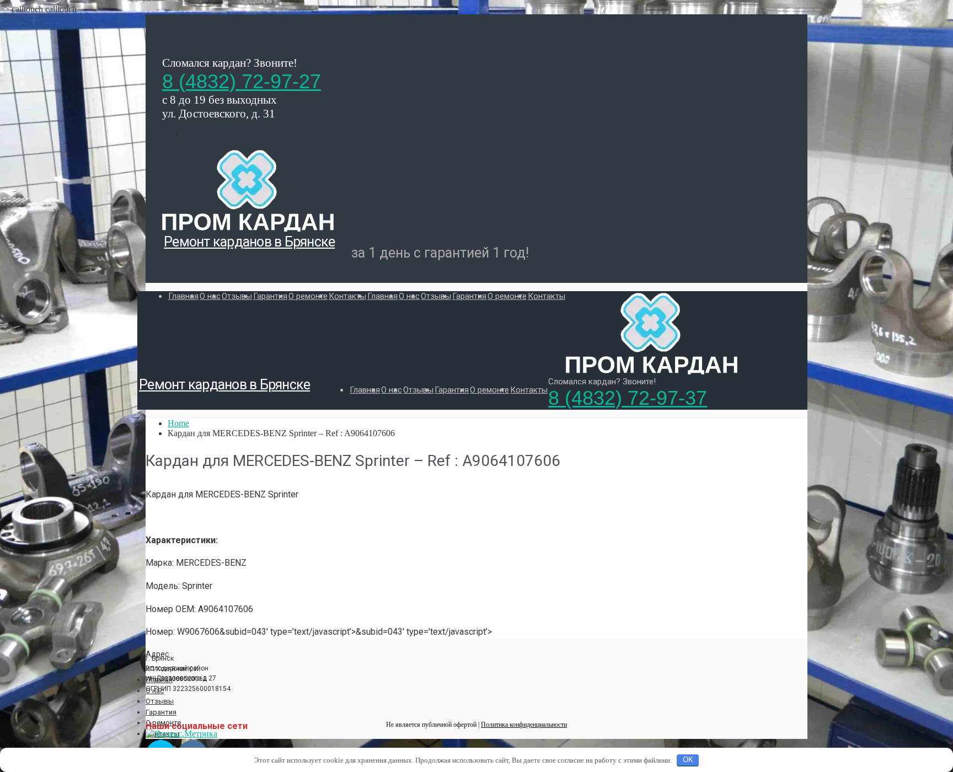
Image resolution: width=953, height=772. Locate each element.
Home (178, 423)
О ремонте (308, 296)
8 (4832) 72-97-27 (241, 81)
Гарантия (270, 296)
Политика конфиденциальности (524, 724)
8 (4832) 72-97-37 (627, 398)
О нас (210, 296)
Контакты (347, 296)
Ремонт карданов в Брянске (249, 242)
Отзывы (237, 296)
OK (688, 759)
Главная (183, 296)
